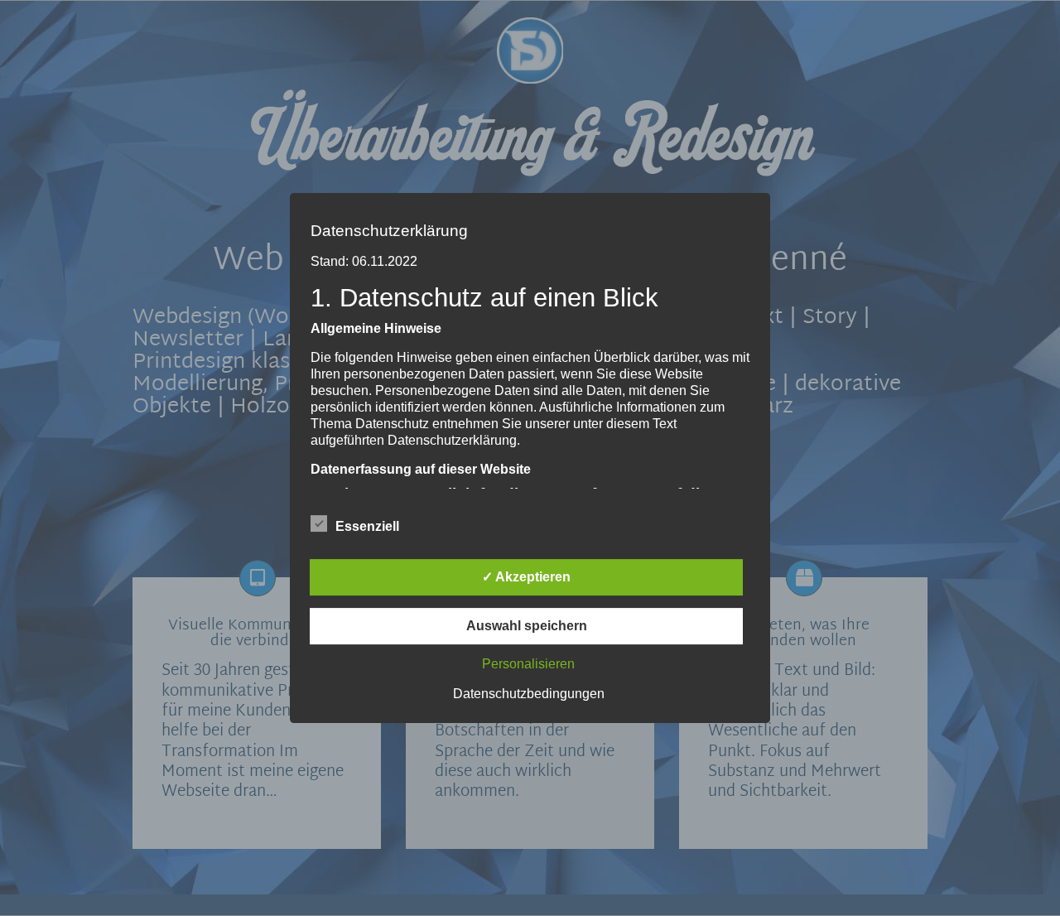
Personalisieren (528, 664)
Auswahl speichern (526, 626)
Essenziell (367, 526)
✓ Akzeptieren (526, 577)
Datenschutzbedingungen (529, 694)
